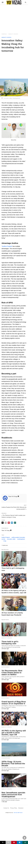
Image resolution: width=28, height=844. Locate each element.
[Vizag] (14, 2)
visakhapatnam (21, 539)
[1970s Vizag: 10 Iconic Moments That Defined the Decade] (14, 749)
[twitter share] (3, 523)
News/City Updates (6, 37)
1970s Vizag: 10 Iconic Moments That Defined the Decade (13, 764)
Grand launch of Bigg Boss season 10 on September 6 (14, 703)
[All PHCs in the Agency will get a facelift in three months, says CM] (14, 581)
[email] (8, 842)
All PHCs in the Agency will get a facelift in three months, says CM (14, 733)
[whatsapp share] (15, 523)
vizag (4, 541)
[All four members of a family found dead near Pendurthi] (14, 603)
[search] (25, 2)
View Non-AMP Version (18, 812)
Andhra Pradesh (7, 246)
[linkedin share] (12, 523)
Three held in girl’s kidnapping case (10, 642)
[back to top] (24, 838)
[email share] (6, 523)
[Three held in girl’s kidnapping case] (14, 558)
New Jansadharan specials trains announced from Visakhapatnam (13, 795)
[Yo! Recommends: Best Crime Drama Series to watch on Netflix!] (14, 658)
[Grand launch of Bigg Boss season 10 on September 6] (14, 689)
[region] (14, 18)
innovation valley (11, 539)
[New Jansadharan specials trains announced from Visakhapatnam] (14, 780)
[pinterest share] (9, 523)
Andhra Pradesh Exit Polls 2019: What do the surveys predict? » (14, 508)
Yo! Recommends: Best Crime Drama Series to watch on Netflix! (12, 673)
